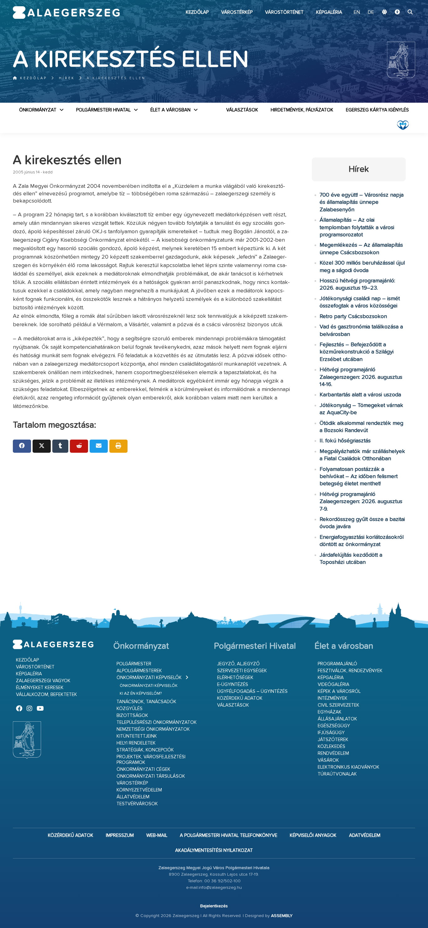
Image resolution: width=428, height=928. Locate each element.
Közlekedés (331, 746)
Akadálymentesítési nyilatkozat (214, 850)
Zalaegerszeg (66, 12)
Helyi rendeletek (136, 743)
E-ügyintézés (232, 684)
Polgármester (134, 664)
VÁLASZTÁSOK (242, 110)
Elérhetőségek (235, 677)
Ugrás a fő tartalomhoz (399, 2)
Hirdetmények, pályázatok (302, 110)
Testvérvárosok (137, 804)
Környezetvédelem (139, 790)
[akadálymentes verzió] (397, 12)
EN (357, 12)
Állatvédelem (133, 797)
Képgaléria (329, 12)
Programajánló (337, 664)
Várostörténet (284, 12)
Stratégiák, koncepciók (145, 750)
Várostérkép (237, 12)
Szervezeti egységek (242, 670)
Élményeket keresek (40, 687)
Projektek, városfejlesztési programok (151, 760)
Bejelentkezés (214, 906)
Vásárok (328, 760)
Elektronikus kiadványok (348, 767)
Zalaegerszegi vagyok (43, 680)
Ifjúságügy (331, 732)
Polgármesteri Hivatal (103, 110)
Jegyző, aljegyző (238, 664)
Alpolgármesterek (139, 670)
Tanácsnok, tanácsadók (146, 701)
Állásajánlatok (337, 719)
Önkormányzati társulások (151, 776)
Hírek (67, 78)
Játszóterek (333, 739)
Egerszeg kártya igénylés (377, 110)
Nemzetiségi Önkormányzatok (153, 729)
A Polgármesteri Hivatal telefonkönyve (228, 835)
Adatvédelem (364, 835)
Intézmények (332, 698)
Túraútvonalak (337, 774)
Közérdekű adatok (240, 698)
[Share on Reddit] (79, 446)
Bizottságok (132, 715)
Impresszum (120, 835)
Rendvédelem (333, 753)
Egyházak (330, 712)
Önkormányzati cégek (143, 769)
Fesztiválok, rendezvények (350, 670)
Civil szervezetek (338, 705)
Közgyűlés (130, 708)
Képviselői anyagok (313, 835)
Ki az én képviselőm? (141, 694)
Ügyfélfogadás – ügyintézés (252, 691)
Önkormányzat (37, 110)
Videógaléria (333, 684)
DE (371, 12)
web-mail (156, 835)
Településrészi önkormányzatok (157, 722)
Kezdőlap (197, 12)
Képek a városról (339, 691)
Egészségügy (334, 726)
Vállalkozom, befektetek (46, 694)
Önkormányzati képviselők (149, 677)
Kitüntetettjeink (137, 736)
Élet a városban (170, 110)
